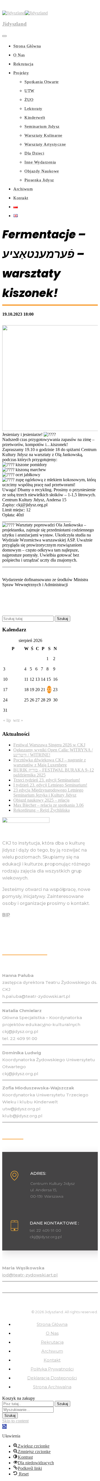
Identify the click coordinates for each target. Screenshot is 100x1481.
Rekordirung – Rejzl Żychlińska (41, 810)
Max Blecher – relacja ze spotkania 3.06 (48, 805)
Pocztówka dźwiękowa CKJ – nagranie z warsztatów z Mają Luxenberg (49, 762)
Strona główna (52, 1324)
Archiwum (52, 1351)
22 (49, 689)
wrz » (18, 720)
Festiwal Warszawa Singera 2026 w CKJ (49, 744)
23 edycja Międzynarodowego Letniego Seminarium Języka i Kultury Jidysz (48, 792)
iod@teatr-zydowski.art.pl (30, 1275)
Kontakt (52, 1360)
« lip (7, 720)
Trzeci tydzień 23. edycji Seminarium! (46, 780)
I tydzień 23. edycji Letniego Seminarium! (50, 785)
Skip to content (15, 1420)
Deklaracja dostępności (52, 1378)
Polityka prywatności (52, 1369)
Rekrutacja (52, 1342)
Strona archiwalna (52, 1386)
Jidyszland (14, 24)
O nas (52, 1333)
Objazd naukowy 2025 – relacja (41, 800)
